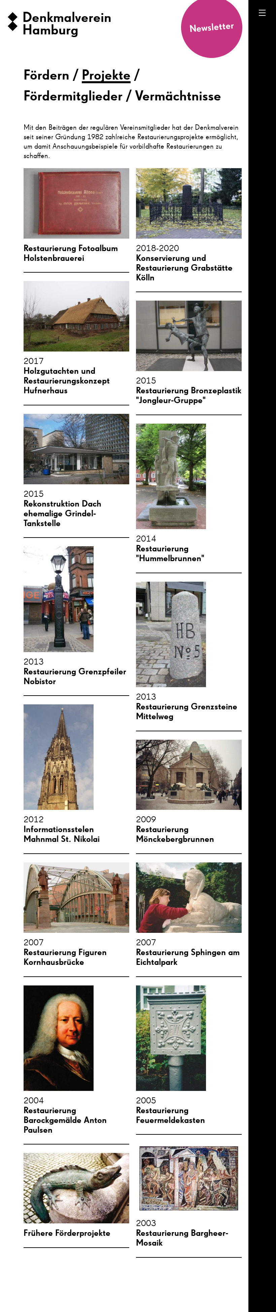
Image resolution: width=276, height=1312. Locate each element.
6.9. (266, 1263)
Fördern (46, 76)
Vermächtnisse (178, 96)
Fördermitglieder (73, 96)
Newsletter (211, 27)
